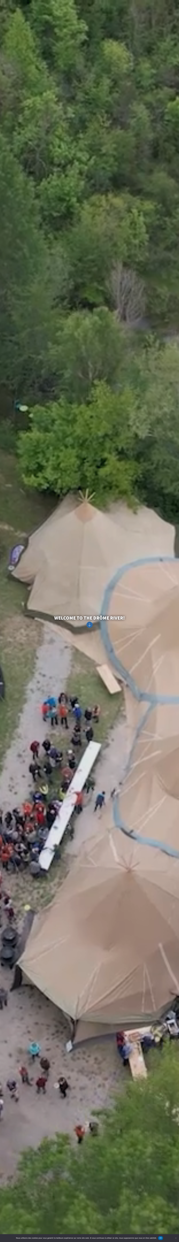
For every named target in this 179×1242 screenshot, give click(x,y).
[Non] (175, 1238)
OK (160, 1238)
